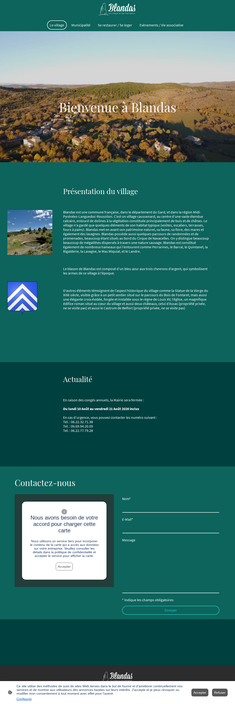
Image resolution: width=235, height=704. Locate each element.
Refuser (220, 692)
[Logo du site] (117, 9)
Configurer (24, 699)
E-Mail (127, 519)
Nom (126, 499)
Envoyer (171, 610)
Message (128, 540)
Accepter (64, 566)
